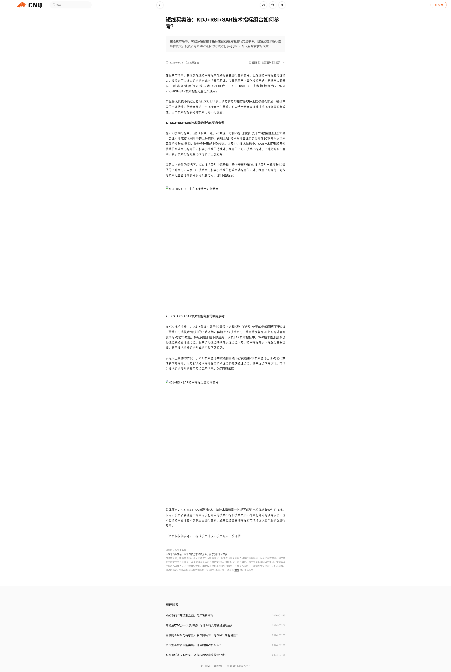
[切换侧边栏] (7, 5)
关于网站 (205, 665)
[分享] (281, 4)
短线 (254, 62)
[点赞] (263, 4)
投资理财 (266, 62)
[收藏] (272, 4)
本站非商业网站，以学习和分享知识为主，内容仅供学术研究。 (198, 554)
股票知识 (194, 62)
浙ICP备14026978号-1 (239, 665)
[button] (159, 4)
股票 (278, 62)
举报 (236, 570)
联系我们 (218, 665)
